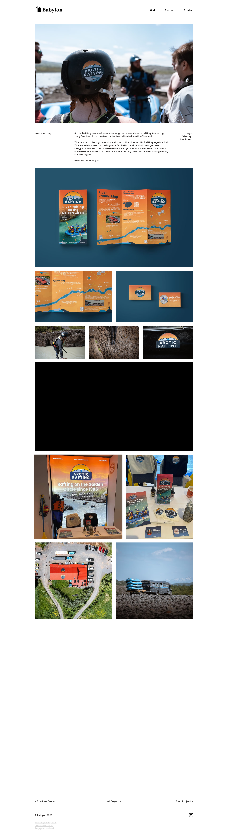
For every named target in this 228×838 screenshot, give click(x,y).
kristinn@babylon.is (45, 822)
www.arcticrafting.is (86, 160)
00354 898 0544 (44, 825)
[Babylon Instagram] (191, 815)
